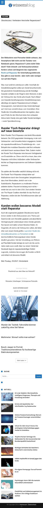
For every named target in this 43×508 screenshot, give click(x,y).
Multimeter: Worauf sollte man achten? (18, 337)
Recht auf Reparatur (9, 73)
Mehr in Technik (20, 291)
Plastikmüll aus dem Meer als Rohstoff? (21, 270)
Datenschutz (32, 504)
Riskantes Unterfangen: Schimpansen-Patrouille (21, 280)
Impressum (23, 504)
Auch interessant (20, 288)
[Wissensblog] (21, 2)
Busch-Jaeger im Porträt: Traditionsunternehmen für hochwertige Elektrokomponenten (18, 349)
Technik (5, 16)
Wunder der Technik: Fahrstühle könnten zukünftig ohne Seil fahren (18, 326)
